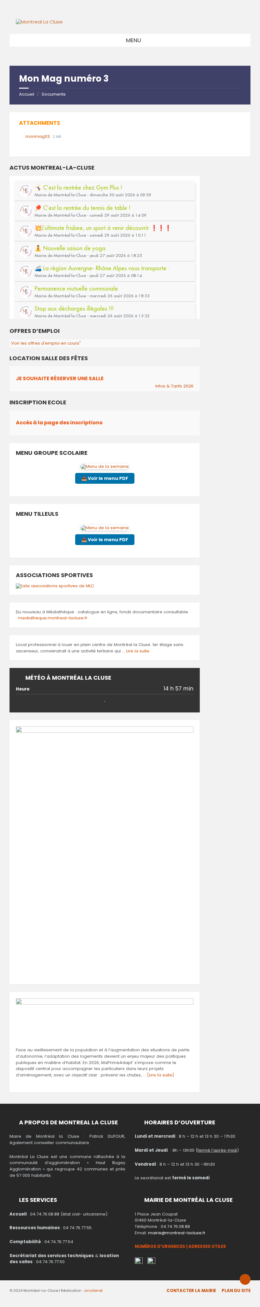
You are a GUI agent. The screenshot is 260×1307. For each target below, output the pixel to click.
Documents (54, 94)
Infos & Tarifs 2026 (174, 386)
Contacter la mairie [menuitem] (191, 1291)
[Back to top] (245, 1279)
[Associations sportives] (55, 586)
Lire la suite (137, 651)
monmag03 (38, 136)
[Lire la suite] (160, 1075)
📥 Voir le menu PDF (104, 478)
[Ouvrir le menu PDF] (105, 466)
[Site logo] (39, 21)
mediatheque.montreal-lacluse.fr (53, 618)
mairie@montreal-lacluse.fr (176, 1233)
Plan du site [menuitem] (236, 1291)
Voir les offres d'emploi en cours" (46, 343)
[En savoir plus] (104, 1003)
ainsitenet (93, 1290)
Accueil (26, 94)
